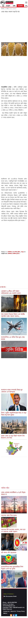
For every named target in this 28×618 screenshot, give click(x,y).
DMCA (5, 613)
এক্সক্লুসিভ (8, 6)
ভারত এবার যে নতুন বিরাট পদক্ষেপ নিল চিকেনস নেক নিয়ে (12, 436)
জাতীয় (14, 6)
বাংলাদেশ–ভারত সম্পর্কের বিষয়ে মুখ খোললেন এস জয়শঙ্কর (11, 390)
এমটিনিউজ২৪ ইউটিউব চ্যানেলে (13, 253)
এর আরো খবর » (3, 287)
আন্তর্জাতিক (20, 6)
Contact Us (6, 611)
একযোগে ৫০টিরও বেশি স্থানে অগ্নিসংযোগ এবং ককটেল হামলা (11, 291)
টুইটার (19, 252)
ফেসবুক (22, 252)
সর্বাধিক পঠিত (5, 487)
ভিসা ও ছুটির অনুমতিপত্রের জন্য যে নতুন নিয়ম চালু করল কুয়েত (13, 413)
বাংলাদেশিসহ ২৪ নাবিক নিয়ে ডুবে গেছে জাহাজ (13, 338)
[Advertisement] (14, 27)
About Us (13, 611)
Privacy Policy (20, 611)
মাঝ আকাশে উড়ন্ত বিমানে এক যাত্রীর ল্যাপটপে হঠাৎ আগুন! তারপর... (13, 315)
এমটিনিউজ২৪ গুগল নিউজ (12, 252)
